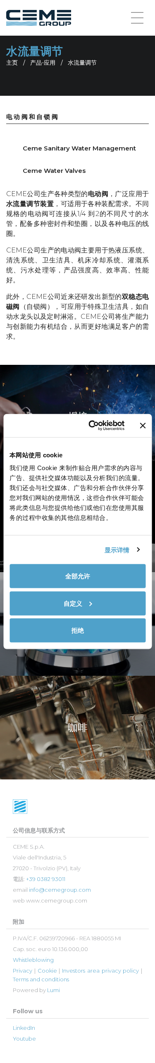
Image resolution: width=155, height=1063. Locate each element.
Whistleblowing (33, 959)
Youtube (24, 1038)
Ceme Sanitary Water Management (79, 148)
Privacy (22, 970)
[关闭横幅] (142, 425)
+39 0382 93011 (45, 879)
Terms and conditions (41, 979)
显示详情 (117, 549)
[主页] (39, 18)
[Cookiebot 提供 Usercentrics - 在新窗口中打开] (92, 425)
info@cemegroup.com (60, 889)
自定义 (73, 603)
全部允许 (77, 576)
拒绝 (78, 630)
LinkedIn (24, 1027)
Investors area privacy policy (100, 970)
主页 (12, 62)
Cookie (47, 970)
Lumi (53, 990)
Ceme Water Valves (54, 171)
